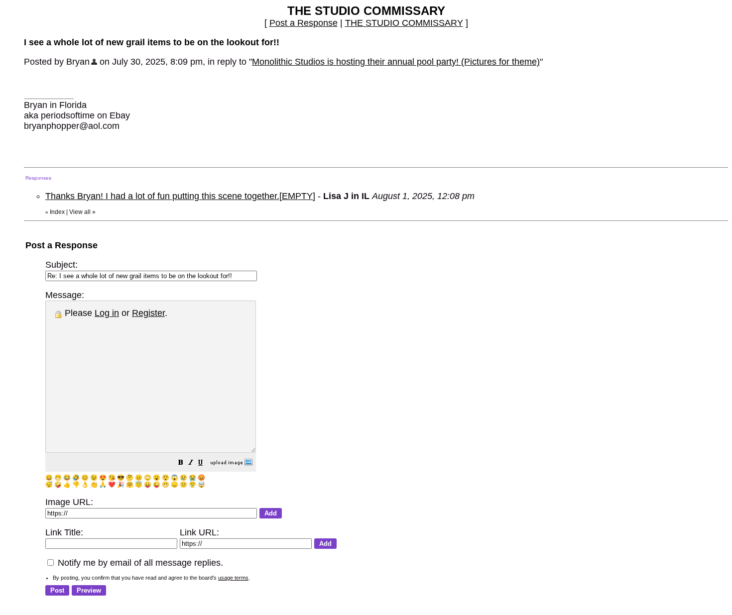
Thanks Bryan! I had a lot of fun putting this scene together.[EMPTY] (180, 196)
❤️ (112, 484)
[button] (181, 463)
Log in (107, 313)
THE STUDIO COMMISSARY (404, 23)
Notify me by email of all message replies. (139, 563)
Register (148, 313)
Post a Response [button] (303, 23)
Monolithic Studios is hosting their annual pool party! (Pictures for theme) (396, 62)
